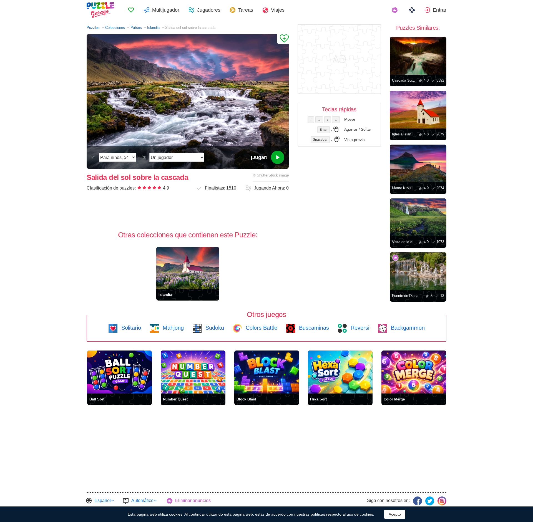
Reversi (359, 328)
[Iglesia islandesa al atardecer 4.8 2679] (418, 109)
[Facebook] (417, 500)
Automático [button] (142, 500)
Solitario (130, 328)
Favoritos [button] (131, 10)
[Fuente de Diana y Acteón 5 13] (418, 271)
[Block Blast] (266, 372)
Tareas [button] (245, 10)
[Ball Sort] (119, 372)
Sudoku (214, 328)
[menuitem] (131, 10)
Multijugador (165, 10)
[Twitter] (429, 500)
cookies (175, 514)
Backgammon (407, 328)
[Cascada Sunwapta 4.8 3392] (418, 56)
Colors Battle (260, 328)
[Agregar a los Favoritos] (283, 39)
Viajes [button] (278, 10)
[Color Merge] (413, 372)
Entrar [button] (439, 10)
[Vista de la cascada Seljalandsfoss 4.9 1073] (418, 217)
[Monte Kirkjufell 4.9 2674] (418, 163)
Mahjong (172, 328)
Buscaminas (313, 328)
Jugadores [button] (208, 10)
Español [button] (102, 500)
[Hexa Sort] (340, 372)
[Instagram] (442, 500)
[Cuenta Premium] (395, 10)
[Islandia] (187, 268)
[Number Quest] (193, 372)
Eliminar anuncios (193, 500)
